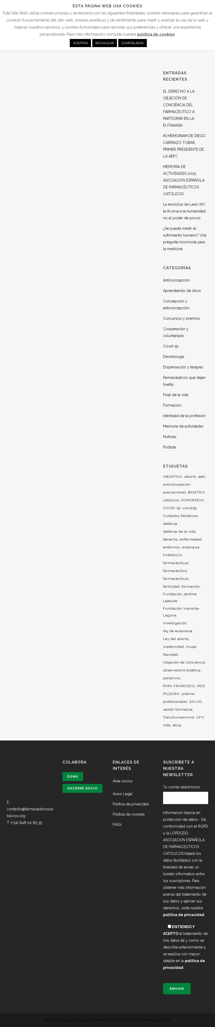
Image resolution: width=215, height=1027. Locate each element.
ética (177, 725)
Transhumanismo (178, 717)
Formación (172, 405)
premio (188, 694)
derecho (170, 539)
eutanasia (191, 547)
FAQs (117, 824)
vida (167, 725)
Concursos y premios (181, 318)
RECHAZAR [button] (104, 43)
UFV (200, 717)
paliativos (171, 678)
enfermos (171, 547)
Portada (169, 447)
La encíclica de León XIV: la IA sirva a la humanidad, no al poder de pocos (184, 211)
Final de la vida (175, 395)
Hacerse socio (82, 788)
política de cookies (156, 34)
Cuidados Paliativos (180, 516)
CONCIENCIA (192, 500)
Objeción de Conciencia (184, 662)
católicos (171, 500)
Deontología (173, 357)
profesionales (175, 702)
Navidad (170, 654)
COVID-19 (172, 508)
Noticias (169, 437)
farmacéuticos (176, 579)
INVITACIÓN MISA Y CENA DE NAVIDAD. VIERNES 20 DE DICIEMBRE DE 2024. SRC (41, 147)
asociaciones (174, 492)
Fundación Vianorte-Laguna (181, 612)
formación (191, 586)
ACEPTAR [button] (80, 43)
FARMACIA (172, 555)
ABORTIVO (172, 477)
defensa (170, 524)
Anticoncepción (176, 280)
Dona (72, 776)
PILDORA (171, 694)
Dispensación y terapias (183, 367)
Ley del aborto (176, 639)
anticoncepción (177, 484)
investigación (175, 623)
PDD (201, 686)
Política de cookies (129, 814)
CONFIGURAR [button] (132, 43)
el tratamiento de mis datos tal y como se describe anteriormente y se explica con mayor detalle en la (185, 947)
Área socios (123, 781)
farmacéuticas (176, 563)
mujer (191, 647)
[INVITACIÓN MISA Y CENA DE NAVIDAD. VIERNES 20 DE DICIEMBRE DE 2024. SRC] (42, 95)
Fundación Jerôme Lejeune (180, 597)
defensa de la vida (179, 532)
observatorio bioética (182, 670)
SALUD (195, 702)
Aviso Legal (122, 794)
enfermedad (191, 539)
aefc (202, 477)
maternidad (173, 647)
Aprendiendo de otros (182, 291)
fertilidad (171, 586)
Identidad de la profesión (184, 416)
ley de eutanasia (177, 631)
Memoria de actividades (183, 426)
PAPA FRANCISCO (179, 686)
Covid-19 (170, 346)
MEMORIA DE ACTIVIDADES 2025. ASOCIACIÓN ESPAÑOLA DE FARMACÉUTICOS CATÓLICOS (184, 180)
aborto (190, 477)
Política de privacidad (131, 804)
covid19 (190, 508)
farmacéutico (175, 571)
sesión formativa (178, 709)
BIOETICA (196, 492)
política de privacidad (183, 915)
